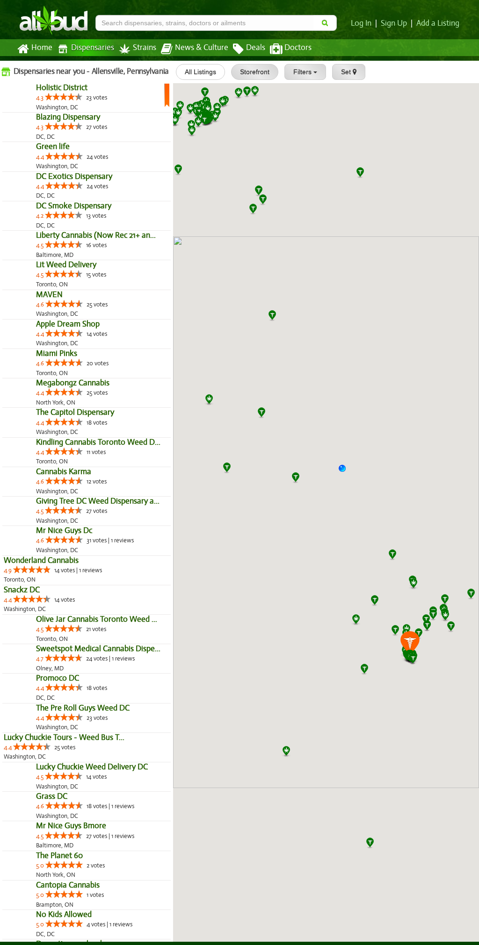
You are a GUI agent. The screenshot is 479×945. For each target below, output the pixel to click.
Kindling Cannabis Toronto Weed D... (66, 702)
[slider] (31, 117)
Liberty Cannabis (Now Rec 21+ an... (63, 355)
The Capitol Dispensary (43, 653)
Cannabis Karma (31, 752)
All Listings (200, 72)
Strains (144, 47)
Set (347, 72)
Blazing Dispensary (36, 157)
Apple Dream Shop (35, 504)
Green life (20, 207)
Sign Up (394, 23)
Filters (303, 72)
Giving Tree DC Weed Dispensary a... (98, 781)
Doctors (298, 47)
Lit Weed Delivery (34, 405)
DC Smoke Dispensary (41, 306)
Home (41, 47)
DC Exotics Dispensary (42, 256)
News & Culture (201, 47)
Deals (255, 47)
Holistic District (29, 108)
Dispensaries (92, 47)
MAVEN (17, 454)
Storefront (254, 72)
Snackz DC (22, 890)
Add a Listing (437, 23)
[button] (345, 472)
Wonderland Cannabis (41, 860)
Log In (361, 23)
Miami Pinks (24, 553)
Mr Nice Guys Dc (32, 831)
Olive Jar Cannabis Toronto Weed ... (64, 939)
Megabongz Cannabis (40, 603)
